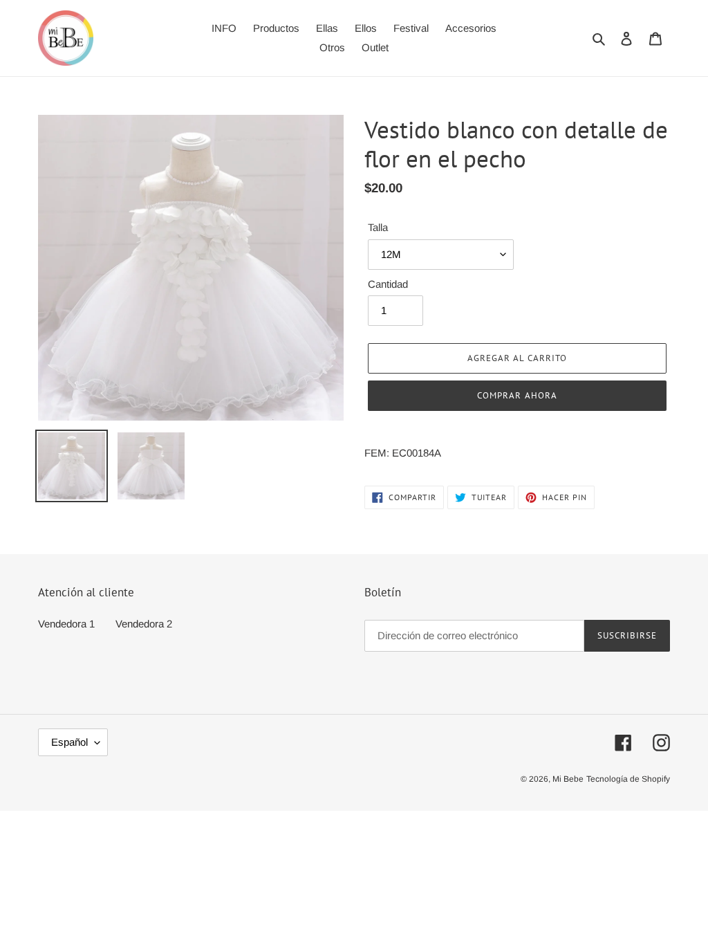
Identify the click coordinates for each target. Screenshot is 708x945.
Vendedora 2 (143, 624)
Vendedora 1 (66, 624)
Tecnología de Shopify (628, 779)
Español (69, 742)
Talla (378, 227)
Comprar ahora (517, 395)
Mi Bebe (568, 779)
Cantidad (388, 284)
